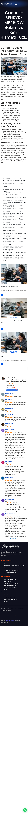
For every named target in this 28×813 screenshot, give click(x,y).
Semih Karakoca (10, 514)
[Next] (25, 368)
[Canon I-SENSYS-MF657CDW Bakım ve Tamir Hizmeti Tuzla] (14, 342)
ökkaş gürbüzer (9, 393)
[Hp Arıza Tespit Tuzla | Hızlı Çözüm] (14, 274)
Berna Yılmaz (9, 408)
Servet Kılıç (8, 461)
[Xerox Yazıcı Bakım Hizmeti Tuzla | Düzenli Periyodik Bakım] (14, 308)
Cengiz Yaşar (9, 477)
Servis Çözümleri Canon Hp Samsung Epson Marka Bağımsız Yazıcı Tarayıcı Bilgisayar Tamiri (16, 379)
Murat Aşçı (8, 399)
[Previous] (3, 368)
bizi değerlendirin (10, 390)
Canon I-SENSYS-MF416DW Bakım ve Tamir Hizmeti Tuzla (14, 25)
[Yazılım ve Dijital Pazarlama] (15, 619)
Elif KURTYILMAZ (9, 429)
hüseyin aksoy (9, 499)
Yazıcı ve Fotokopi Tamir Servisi (14, 284)
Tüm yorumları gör (14, 538)
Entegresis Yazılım (9, 620)
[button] (16, 4)
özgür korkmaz (9, 414)
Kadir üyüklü (9, 423)
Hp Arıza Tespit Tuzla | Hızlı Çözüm (9, 286)
